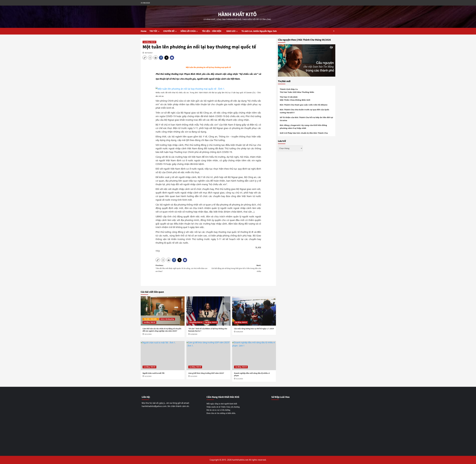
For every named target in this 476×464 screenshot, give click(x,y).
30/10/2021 (149, 53)
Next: (236, 268)
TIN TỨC (153, 31)
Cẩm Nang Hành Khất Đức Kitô (223, 397)
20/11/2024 (148, 334)
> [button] (333, 31)
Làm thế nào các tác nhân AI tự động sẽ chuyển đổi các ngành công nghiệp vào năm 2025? (162, 329)
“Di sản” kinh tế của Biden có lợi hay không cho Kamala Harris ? (207, 329)
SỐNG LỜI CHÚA (188, 31)
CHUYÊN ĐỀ (169, 31)
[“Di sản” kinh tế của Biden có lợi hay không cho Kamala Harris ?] (208, 311)
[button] (145, 57)
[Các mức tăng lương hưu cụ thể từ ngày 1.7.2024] (254, 311)
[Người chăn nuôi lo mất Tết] (163, 355)
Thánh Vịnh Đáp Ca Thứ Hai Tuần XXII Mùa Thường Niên (297, 90)
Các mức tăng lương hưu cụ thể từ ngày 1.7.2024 (254, 328)
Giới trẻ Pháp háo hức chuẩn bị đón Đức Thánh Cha (304, 133)
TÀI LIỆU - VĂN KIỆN (151, 319)
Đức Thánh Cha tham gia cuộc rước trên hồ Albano (303, 104)
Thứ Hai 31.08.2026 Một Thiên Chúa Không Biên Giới (295, 98)
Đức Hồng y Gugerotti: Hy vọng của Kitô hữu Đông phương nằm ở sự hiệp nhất (303, 126)
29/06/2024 (239, 332)
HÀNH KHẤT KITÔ (237, 14)
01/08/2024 (193, 334)
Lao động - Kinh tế (149, 42)
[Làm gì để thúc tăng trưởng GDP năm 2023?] (208, 355)
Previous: (181, 268)
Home (143, 31)
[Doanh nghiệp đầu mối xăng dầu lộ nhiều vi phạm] (254, 355)
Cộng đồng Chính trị (195, 322)
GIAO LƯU (231, 31)
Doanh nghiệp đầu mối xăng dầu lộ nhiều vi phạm (252, 374)
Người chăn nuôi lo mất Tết (153, 373)
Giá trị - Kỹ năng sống (167, 319)
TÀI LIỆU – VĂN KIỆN (212, 31)
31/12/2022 (148, 376)
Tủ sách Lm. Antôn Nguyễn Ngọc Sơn (259, 31)
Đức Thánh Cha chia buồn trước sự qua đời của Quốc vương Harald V (304, 111)
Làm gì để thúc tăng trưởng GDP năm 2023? (206, 373)
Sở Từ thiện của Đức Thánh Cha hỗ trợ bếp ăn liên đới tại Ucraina (306, 118)
